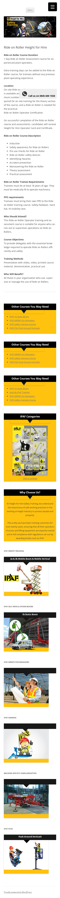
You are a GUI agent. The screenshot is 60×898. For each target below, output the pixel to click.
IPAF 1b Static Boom (19, 316)
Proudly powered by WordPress (18, 892)
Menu (30, 10)
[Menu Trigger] (52, 6)
